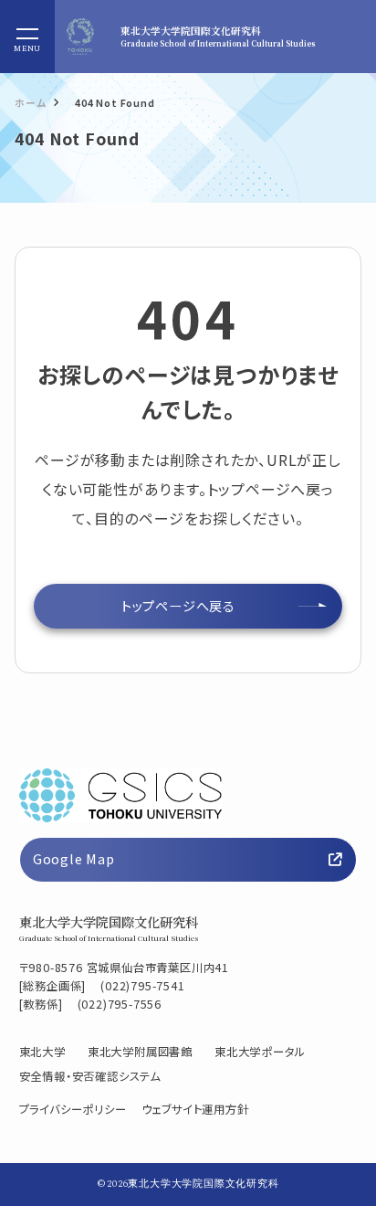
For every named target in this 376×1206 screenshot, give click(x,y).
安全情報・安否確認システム (90, 1076)
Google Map (74, 859)
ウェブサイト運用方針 (195, 1109)
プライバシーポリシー (73, 1109)
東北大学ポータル (259, 1051)
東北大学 (42, 1051)
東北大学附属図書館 (140, 1051)
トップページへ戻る (178, 606)
